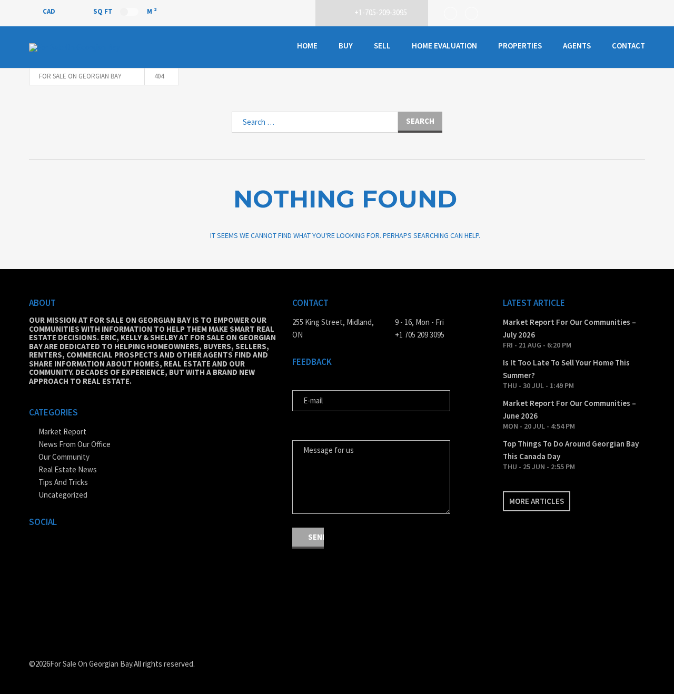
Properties (520, 46)
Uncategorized (62, 495)
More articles (536, 501)
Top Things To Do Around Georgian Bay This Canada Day (571, 450)
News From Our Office (74, 444)
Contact (628, 46)
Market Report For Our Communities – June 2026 (569, 409)
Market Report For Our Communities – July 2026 (569, 328)
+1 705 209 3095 (419, 335)
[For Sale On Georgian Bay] (81, 47)
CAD (50, 11)
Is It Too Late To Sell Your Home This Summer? (566, 369)
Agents (577, 46)
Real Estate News (67, 469)
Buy (346, 46)
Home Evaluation (444, 46)
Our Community (64, 457)
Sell (382, 46)
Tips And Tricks (63, 482)
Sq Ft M (124, 11)
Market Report (62, 432)
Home (307, 46)
